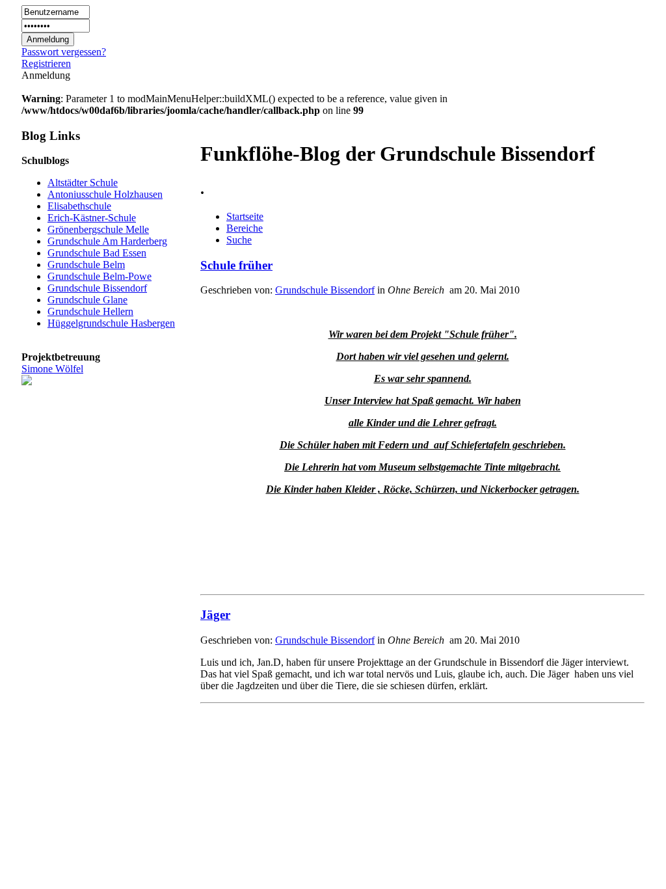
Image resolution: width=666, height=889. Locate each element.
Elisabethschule (79, 206)
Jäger (215, 615)
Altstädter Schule (82, 182)
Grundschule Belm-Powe (99, 276)
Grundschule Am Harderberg (107, 241)
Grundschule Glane (87, 299)
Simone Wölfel (52, 368)
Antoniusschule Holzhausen (105, 194)
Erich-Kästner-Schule (91, 217)
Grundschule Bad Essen (96, 252)
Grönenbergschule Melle (98, 229)
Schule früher (236, 265)
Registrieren (46, 63)
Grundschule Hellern (90, 311)
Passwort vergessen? (63, 51)
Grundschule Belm (86, 264)
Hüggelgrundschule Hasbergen (111, 323)
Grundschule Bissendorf (97, 288)
